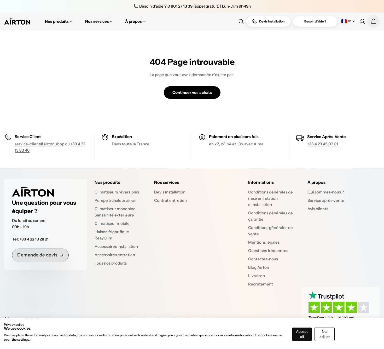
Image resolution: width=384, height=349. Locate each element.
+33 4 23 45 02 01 (322, 143)
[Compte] (362, 21)
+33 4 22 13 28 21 (34, 239)
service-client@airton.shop (39, 143)
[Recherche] (241, 21)
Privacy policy (14, 325)
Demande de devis (37, 255)
